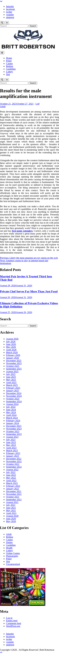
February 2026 (13, 355)
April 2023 (11, 447)
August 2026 (12, 339)
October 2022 (12, 464)
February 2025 (13, 388)
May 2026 (11, 347)
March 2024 (12, 418)
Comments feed (13, 623)
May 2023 (11, 445)
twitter (9, 12)
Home (9, 58)
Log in (9, 618)
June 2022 (11, 475)
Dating (9, 542)
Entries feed (11, 620)
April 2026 (11, 349)
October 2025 (12, 366)
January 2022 (12, 488)
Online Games (13, 553)
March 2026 (12, 352)
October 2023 (12, 431)
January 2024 (12, 423)
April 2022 (11, 480)
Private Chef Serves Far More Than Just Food (29, 291)
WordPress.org (13, 626)
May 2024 (11, 412)
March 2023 (12, 450)
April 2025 (11, 382)
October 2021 (12, 497)
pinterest (10, 17)
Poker (9, 60)
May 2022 (11, 477)
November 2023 (14, 428)
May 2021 (11, 510)
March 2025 (12, 385)
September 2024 (14, 401)
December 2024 (13, 393)
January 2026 (12, 358)
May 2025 (11, 379)
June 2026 (11, 344)
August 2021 (12, 502)
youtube (10, 14)
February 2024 (13, 420)
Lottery (9, 71)
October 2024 (12, 398)
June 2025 (11, 377)
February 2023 (13, 453)
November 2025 (14, 363)
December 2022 (13, 458)
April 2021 (11, 513)
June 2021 (11, 507)
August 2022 (12, 469)
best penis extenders (22, 231)
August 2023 (12, 437)
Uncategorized (13, 564)
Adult (2, 106)
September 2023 (14, 434)
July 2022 (10, 472)
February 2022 (13, 486)
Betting (9, 66)
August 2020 (12, 516)
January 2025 (12, 390)
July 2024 (10, 407)
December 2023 (13, 426)
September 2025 (14, 368)
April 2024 (11, 415)
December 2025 (13, 360)
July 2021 (10, 505)
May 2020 (11, 521)
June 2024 (11, 409)
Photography (12, 556)
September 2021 (14, 499)
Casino (9, 63)
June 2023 (11, 442)
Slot (8, 74)
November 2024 (14, 396)
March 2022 (12, 483)
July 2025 (10, 374)
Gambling (11, 69)
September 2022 (14, 467)
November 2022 (14, 461)
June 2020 (11, 518)
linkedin (10, 6)
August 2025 (12, 371)
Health (9, 548)
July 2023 (10, 439)
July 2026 (10, 341)
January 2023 (12, 456)
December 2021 (13, 491)
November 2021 (14, 494)
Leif (37, 103)
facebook (10, 9)
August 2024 (12, 404)
